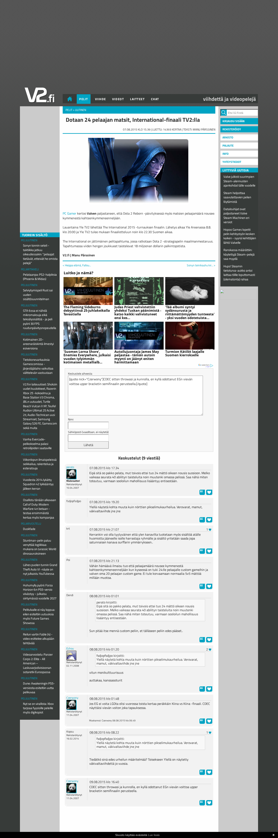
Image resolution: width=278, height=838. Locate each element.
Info (225, 153)
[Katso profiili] (71, 474)
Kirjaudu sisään (233, 121)
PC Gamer (69, 213)
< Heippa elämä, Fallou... (77, 265)
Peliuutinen (29, 240)
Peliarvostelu (31, 523)
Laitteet (137, 99)
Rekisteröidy (231, 129)
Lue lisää (154, 835)
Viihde (100, 99)
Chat (155, 99)
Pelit (83, 99)
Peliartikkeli (30, 269)
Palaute (228, 145)
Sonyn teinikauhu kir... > (201, 265)
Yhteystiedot (231, 162)
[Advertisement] (139, 820)
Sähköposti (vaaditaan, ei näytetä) (88, 432)
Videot (118, 99)
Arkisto (227, 137)
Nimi (70, 419)
